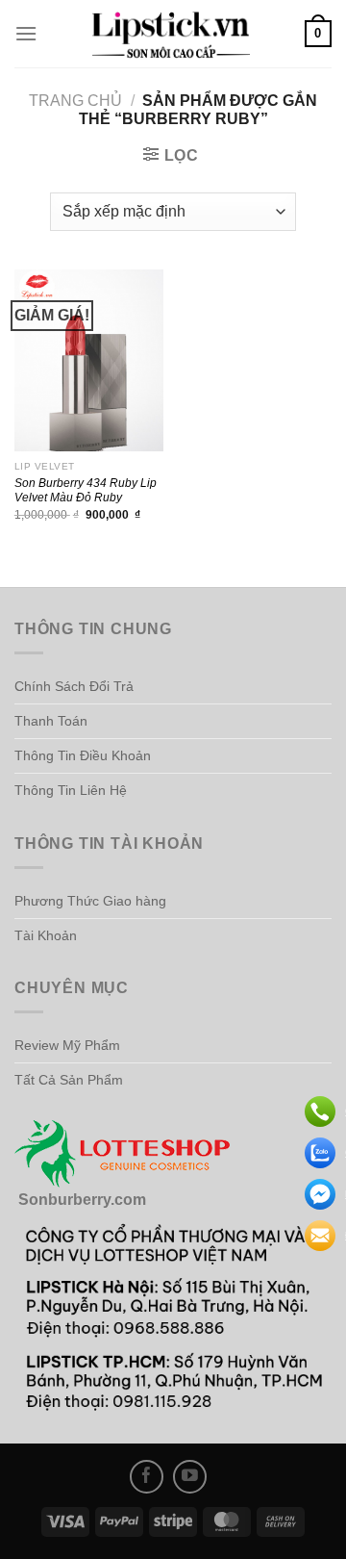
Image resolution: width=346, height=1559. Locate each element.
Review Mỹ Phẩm (67, 1045)
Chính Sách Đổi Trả (74, 686)
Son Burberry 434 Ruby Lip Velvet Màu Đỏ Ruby (85, 489)
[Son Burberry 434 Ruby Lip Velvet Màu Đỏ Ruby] (88, 360)
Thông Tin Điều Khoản (82, 755)
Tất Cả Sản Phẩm (68, 1079)
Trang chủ (75, 100)
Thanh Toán (50, 720)
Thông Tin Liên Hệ (70, 790)
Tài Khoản (45, 935)
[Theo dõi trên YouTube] (190, 1477)
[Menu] (25, 33)
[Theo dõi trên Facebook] (146, 1477)
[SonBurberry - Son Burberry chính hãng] (171, 33)
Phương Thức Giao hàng (90, 900)
